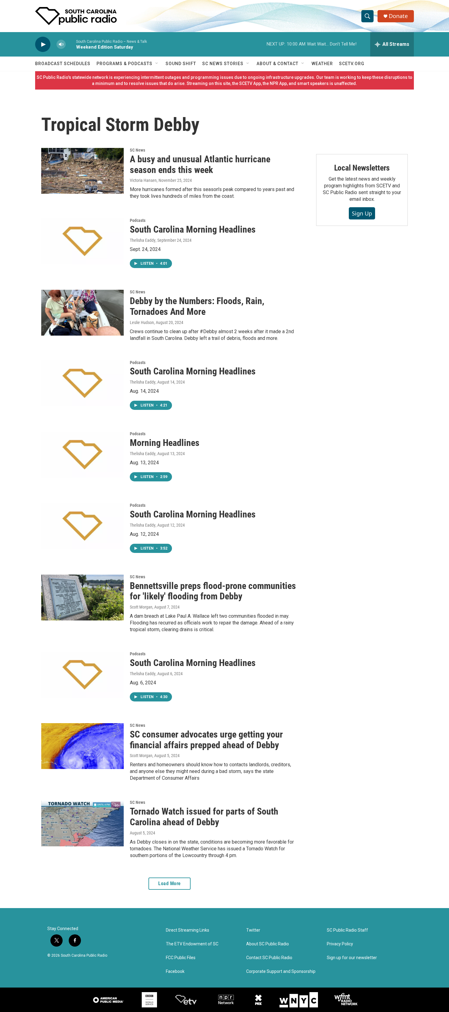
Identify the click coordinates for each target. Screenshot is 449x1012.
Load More (169, 883)
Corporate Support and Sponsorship (281, 971)
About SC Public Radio (267, 944)
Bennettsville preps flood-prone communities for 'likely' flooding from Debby (213, 591)
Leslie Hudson (142, 322)
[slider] (71, 44)
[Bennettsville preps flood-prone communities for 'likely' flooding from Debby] (82, 597)
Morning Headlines (164, 442)
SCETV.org (351, 63)
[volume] (61, 44)
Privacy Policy (340, 944)
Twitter (253, 930)
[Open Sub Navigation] (157, 63)
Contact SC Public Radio (269, 957)
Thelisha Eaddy (142, 240)
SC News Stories (222, 63)
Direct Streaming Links (187, 930)
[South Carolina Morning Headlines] (82, 241)
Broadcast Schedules (62, 63)
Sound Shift (181, 63)
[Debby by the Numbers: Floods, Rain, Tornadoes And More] (82, 313)
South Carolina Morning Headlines (193, 229)
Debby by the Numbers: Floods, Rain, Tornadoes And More (197, 306)
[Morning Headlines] (82, 454)
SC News (137, 150)
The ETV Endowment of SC (192, 944)
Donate (398, 16)
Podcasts (137, 220)
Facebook (175, 971)
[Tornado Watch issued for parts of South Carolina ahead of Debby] (82, 823)
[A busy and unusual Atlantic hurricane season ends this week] (82, 171)
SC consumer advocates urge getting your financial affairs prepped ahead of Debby (206, 739)
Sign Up (362, 213)
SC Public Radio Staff (347, 930)
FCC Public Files (180, 957)
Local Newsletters (362, 167)
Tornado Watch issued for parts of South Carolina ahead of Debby (204, 816)
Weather (322, 63)
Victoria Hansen (143, 180)
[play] (43, 44)
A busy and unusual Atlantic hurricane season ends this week (200, 164)
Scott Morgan (141, 607)
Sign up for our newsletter (352, 957)
